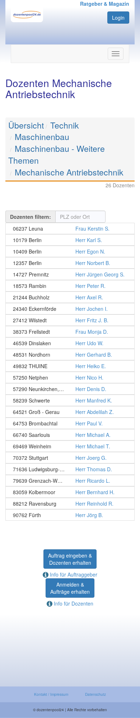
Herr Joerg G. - (70, 457)
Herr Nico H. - (70, 377)
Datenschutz (95, 694)
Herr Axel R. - (70, 297)
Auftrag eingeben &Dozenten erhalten (70, 559)
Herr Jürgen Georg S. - (70, 274)
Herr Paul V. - (70, 423)
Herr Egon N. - (70, 251)
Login (118, 17)
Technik (64, 125)
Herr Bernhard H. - (70, 492)
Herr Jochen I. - (70, 308)
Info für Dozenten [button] (72, 603)
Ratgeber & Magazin (104, 3)
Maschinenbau (42, 137)
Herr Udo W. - (70, 343)
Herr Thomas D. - (70, 469)
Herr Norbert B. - (70, 262)
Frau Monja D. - (70, 331)
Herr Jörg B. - (70, 515)
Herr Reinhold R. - (70, 503)
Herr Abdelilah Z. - (70, 411)
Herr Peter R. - (70, 285)
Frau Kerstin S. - (70, 228)
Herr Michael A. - (70, 434)
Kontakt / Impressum (51, 694)
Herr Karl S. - (70, 240)
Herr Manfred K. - (70, 400)
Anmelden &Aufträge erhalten (70, 588)
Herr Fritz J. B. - (70, 320)
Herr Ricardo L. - (70, 480)
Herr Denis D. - (70, 389)
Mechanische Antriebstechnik (69, 172)
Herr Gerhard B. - (70, 354)
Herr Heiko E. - (70, 366)
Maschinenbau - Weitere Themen (56, 154)
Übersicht (26, 125)
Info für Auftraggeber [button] (72, 574)
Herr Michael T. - (70, 446)
